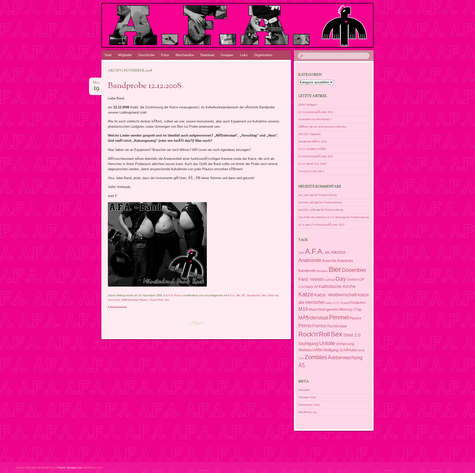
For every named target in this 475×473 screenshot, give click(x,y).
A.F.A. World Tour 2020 (312, 163)
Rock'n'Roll (156, 299)
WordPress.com (92, 467)
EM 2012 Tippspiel (309, 134)
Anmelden (304, 389)
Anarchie (329, 261)
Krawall (344, 302)
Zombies (316, 357)
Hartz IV (311, 287)
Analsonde (309, 260)
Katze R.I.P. (333, 302)
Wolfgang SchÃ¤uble (340, 350)
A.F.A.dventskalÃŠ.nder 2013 (315, 112)
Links (244, 55)
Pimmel (339, 317)
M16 (303, 309)
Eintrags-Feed (306, 397)
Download (207, 55)
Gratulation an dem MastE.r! (315, 119)
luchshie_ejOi (306, 202)
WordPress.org (307, 412)
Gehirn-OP (355, 280)
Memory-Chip (350, 309)
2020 (301, 252)
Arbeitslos (345, 261)
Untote (327, 343)
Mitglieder (125, 55)
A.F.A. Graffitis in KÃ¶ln (312, 148)
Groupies (227, 55)
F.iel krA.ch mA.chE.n (311, 171)
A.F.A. (231, 295)
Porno (304, 325)
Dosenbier (354, 270)
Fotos (165, 55)
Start (108, 55)
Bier (264, 295)
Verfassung (345, 344)
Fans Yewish (310, 279)
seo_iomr (303, 194)
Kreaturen (358, 303)
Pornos (319, 325)
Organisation (263, 55)
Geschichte (146, 55)
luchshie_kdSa (307, 209)
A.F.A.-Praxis (174, 295)
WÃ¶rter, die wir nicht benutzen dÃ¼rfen (322, 126)
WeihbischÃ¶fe (310, 350)
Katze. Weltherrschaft (335, 294)
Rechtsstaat (337, 326)
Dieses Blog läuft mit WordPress (35, 467)
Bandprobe (253, 295)
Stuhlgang (308, 343)
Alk (238, 295)
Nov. (96, 84)
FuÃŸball (329, 279)
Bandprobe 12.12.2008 (144, 86)
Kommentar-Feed (308, 404)
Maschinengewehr (323, 309)
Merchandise (185, 55)
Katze (305, 294)
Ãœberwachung (345, 357)
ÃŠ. (243, 295)
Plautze (143, 299)
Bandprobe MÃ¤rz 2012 (312, 141)
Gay (340, 279)
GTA (301, 286)
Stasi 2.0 (351, 334)
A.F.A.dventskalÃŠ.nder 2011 (315, 156)
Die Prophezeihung (325, 194)
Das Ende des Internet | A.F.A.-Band (320, 217)
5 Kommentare (117, 307)
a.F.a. (301, 224)
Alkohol (338, 252)
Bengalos (322, 270)
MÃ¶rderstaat (129, 299)
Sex (167, 299)
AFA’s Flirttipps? (307, 104)
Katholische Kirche (337, 286)
